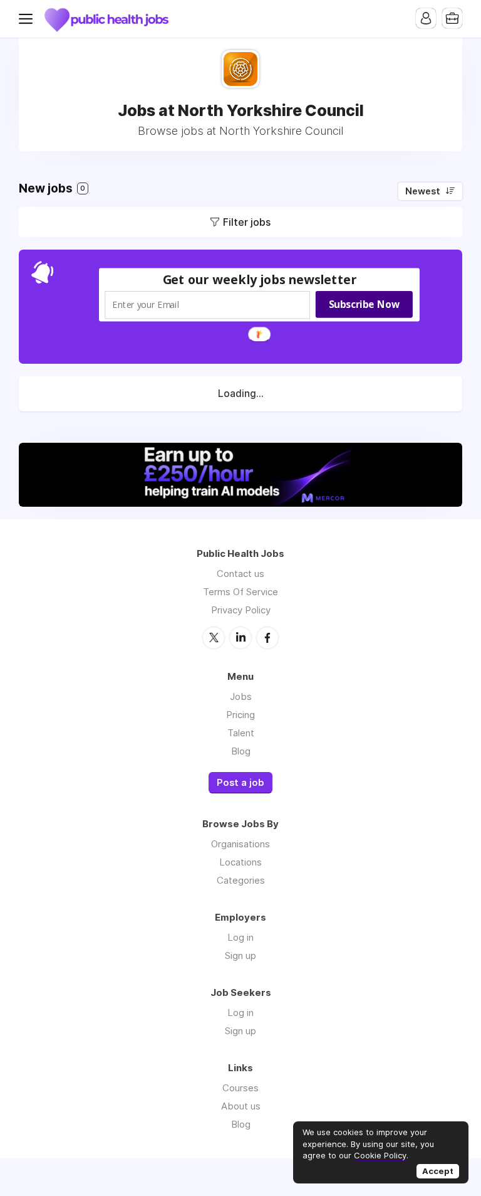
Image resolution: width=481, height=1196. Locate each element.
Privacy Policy (241, 610)
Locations (240, 862)
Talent (240, 733)
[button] (260, 279)
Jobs (241, 696)
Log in (240, 937)
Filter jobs (247, 222)
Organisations (240, 844)
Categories (241, 880)
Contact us (240, 573)
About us (241, 1106)
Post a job (240, 782)
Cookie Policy (380, 1155)
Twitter (213, 637)
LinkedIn (240, 637)
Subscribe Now (364, 304)
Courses (240, 1088)
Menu (28, 18)
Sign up (240, 955)
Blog (241, 751)
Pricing (240, 715)
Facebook (267, 637)
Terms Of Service (240, 592)
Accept (437, 1171)
